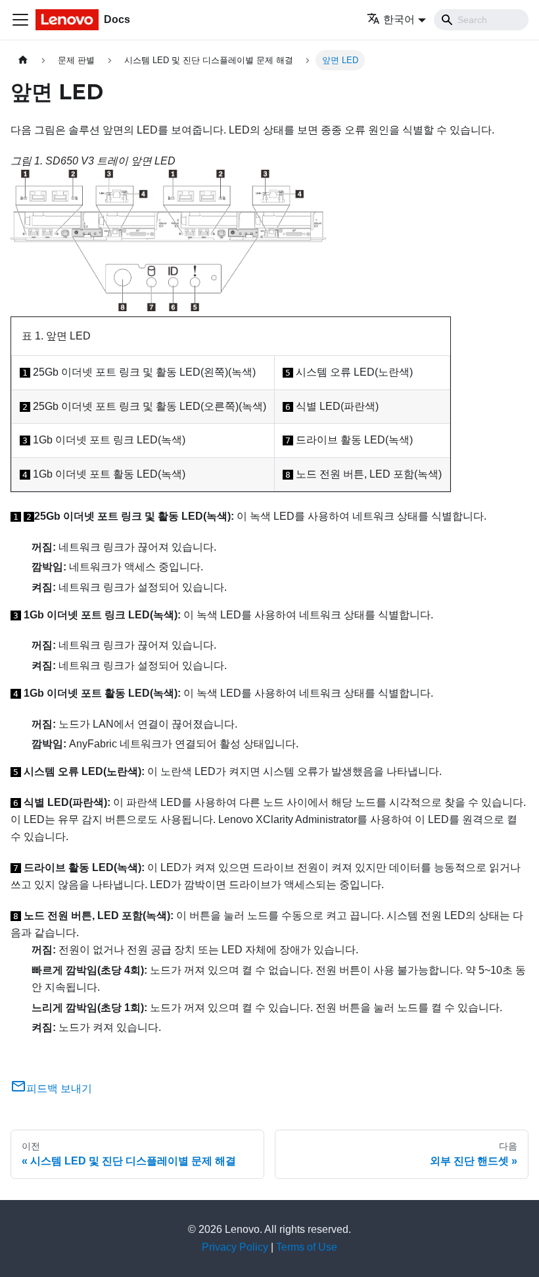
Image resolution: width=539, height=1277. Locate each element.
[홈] (23, 60)
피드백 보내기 (59, 1088)
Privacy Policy (235, 1247)
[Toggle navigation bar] (20, 20)
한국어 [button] (399, 19)
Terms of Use (306, 1247)
